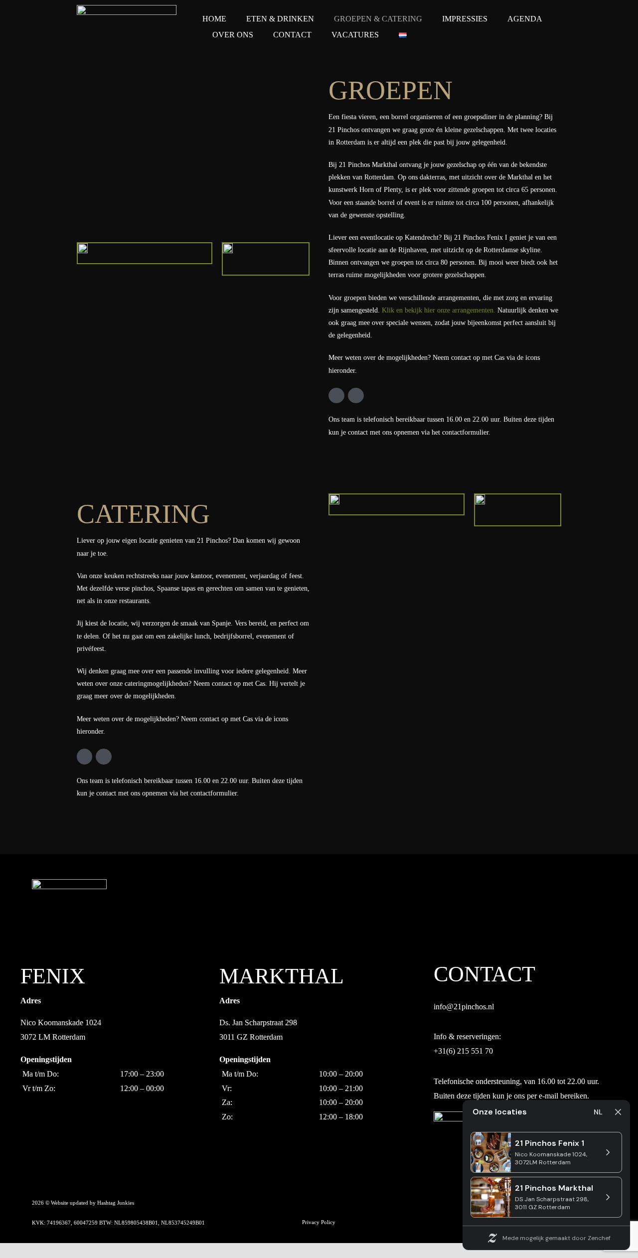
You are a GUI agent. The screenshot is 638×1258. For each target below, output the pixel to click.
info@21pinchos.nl (464, 1006)
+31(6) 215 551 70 (463, 1051)
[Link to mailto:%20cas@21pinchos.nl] (336, 396)
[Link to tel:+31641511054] (356, 396)
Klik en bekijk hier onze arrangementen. (438, 310)
